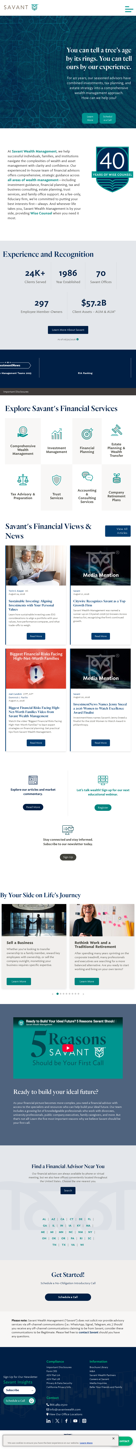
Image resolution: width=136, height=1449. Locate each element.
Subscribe (12, 1390)
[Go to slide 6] (72, 994)
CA (63, 1219)
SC (90, 1238)
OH (44, 1238)
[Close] (113, 1438)
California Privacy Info (58, 1387)
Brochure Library (99, 1367)
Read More (36, 636)
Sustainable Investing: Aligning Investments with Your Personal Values (31, 605)
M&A (92, 1371)
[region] (61, 1440)
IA (70, 1225)
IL (53, 1225)
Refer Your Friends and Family (106, 1387)
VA (73, 1245)
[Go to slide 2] (60, 994)
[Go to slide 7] (75, 994)
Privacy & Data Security (59, 1383)
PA (73, 1238)
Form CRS (51, 1371)
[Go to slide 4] (66, 994)
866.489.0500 (58, 1404)
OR (63, 1238)
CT (72, 1219)
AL (44, 1219)
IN (62, 1225)
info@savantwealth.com (65, 1409)
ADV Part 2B (53, 1379)
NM (80, 1232)
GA (45, 1225)
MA (88, 1225)
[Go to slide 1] (58, 994)
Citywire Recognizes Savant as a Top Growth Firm (99, 603)
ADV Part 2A (53, 1375)
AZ (53, 1219)
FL (90, 1219)
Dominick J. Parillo (18, 697)
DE (81, 1219)
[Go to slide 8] (78, 994)
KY (79, 1225)
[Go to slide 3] (63, 994)
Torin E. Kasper (16, 590)
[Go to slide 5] (69, 994)
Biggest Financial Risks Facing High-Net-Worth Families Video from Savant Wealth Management (34, 711)
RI (81, 1238)
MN (61, 1232)
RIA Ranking (51, 373)
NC (71, 1232)
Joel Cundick (15, 694)
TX (64, 1245)
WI (82, 1245)
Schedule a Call (107, 118)
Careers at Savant (99, 1379)
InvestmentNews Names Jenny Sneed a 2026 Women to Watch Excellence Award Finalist (100, 708)
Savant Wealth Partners (103, 1375)
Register (103, 807)
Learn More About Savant (68, 330)
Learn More (90, 118)
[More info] (77, 339)
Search (68, 1190)
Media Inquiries (98, 1383)
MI (52, 1232)
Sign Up (68, 857)
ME (43, 1232)
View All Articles (122, 531)
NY (90, 1232)
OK (54, 1238)
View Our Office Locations (65, 1414)
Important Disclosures (16, 391)
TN (54, 1245)
